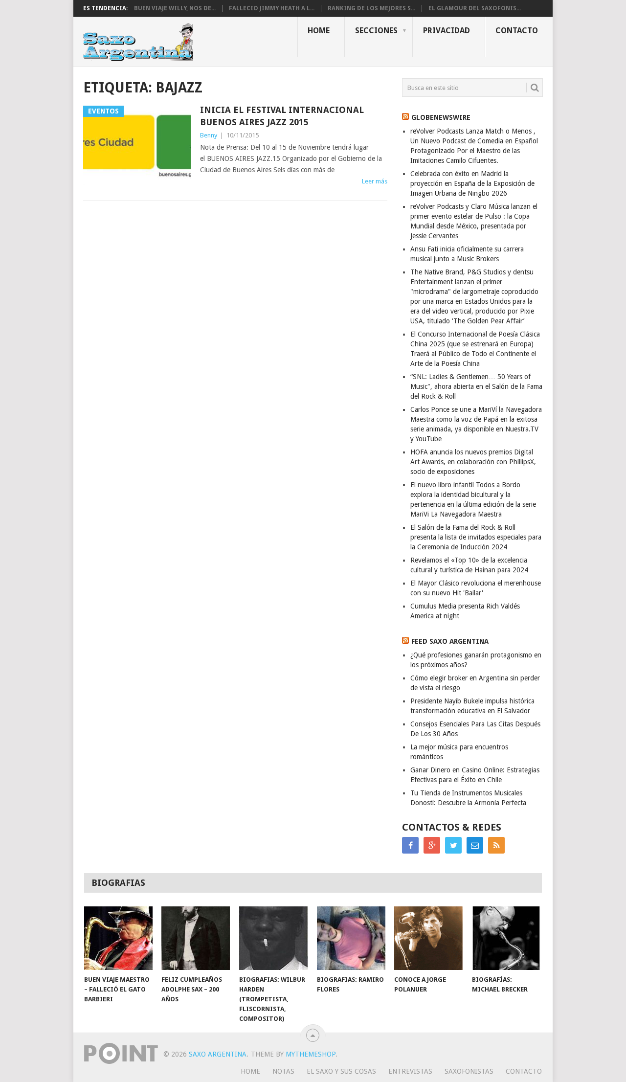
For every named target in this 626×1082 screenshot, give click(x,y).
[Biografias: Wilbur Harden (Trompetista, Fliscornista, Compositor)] (273, 938)
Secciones (376, 30)
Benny (208, 135)
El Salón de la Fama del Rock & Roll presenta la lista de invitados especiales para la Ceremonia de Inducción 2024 (475, 537)
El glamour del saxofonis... (474, 8)
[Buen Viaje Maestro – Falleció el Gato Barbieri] (118, 938)
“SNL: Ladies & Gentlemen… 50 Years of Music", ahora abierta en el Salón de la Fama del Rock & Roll (476, 386)
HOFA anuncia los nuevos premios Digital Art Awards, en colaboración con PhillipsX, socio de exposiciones (473, 461)
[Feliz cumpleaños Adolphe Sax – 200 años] (195, 938)
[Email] (475, 845)
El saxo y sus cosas (341, 1071)
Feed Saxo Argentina (450, 641)
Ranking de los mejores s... (371, 8)
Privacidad (446, 30)
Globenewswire (440, 117)
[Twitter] (453, 845)
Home (319, 30)
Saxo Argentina (217, 1054)
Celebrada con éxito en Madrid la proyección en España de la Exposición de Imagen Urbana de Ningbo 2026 (472, 183)
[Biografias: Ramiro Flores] (351, 938)
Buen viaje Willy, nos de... (175, 8)
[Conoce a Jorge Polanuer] (428, 938)
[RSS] (496, 845)
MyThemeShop (310, 1054)
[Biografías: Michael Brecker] (506, 938)
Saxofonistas (469, 1071)
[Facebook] (410, 845)
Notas (283, 1071)
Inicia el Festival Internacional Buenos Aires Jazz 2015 (282, 116)
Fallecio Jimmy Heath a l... (271, 8)
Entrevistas (410, 1071)
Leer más (374, 181)
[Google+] (432, 845)
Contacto (516, 30)
